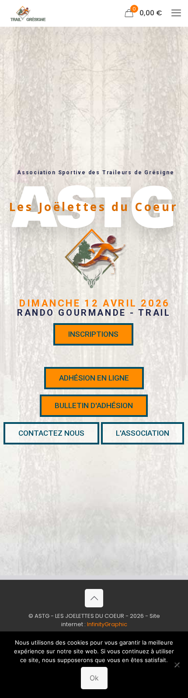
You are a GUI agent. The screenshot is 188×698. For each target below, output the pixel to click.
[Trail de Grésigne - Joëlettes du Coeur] (27, 13)
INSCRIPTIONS (93, 334)
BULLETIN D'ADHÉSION (94, 405)
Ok (94, 677)
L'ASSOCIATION (142, 433)
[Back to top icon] (94, 598)
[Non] (177, 664)
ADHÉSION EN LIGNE (94, 378)
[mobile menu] (176, 13)
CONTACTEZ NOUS (51, 433)
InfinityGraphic (107, 624)
